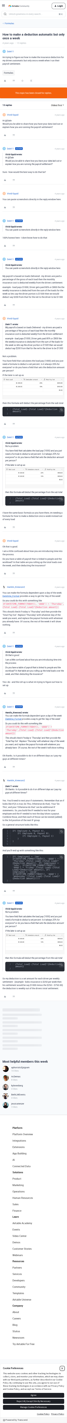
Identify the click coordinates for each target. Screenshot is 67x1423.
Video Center (19, 1236)
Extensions (18, 1147)
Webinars (17, 1255)
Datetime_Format (10, 596)
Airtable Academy (22, 1223)
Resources (18, 1261)
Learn (15, 1216)
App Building (19, 1153)
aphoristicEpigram (20, 1067)
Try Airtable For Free (23, 1344)
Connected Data (21, 1166)
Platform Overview (22, 1134)
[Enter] (5, 14)
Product (16, 1178)
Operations (18, 1191)
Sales (15, 1204)
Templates (18, 1293)
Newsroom (18, 1337)
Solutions (17, 1172)
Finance (16, 1210)
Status (16, 1331)
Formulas (9, 23)
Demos (16, 1242)
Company (17, 1305)
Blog (14, 1325)
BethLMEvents (18, 1094)
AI (13, 1160)
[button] (3, 6)
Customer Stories (22, 1248)
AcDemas (15, 1076)
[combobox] (33, 14)
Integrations (19, 1140)
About (15, 1312)
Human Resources (22, 1198)
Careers (16, 1318)
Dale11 (10, 51)
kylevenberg (17, 1085)
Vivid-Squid (12, 114)
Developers (18, 1280)
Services (17, 1274)
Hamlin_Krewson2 (16, 586)
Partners (17, 1267)
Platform (17, 1128)
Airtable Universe (21, 1299)
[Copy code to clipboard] (61, 409)
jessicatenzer (17, 1103)
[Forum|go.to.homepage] (19, 5)
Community (18, 1287)
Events (16, 1229)
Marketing (18, 1185)
